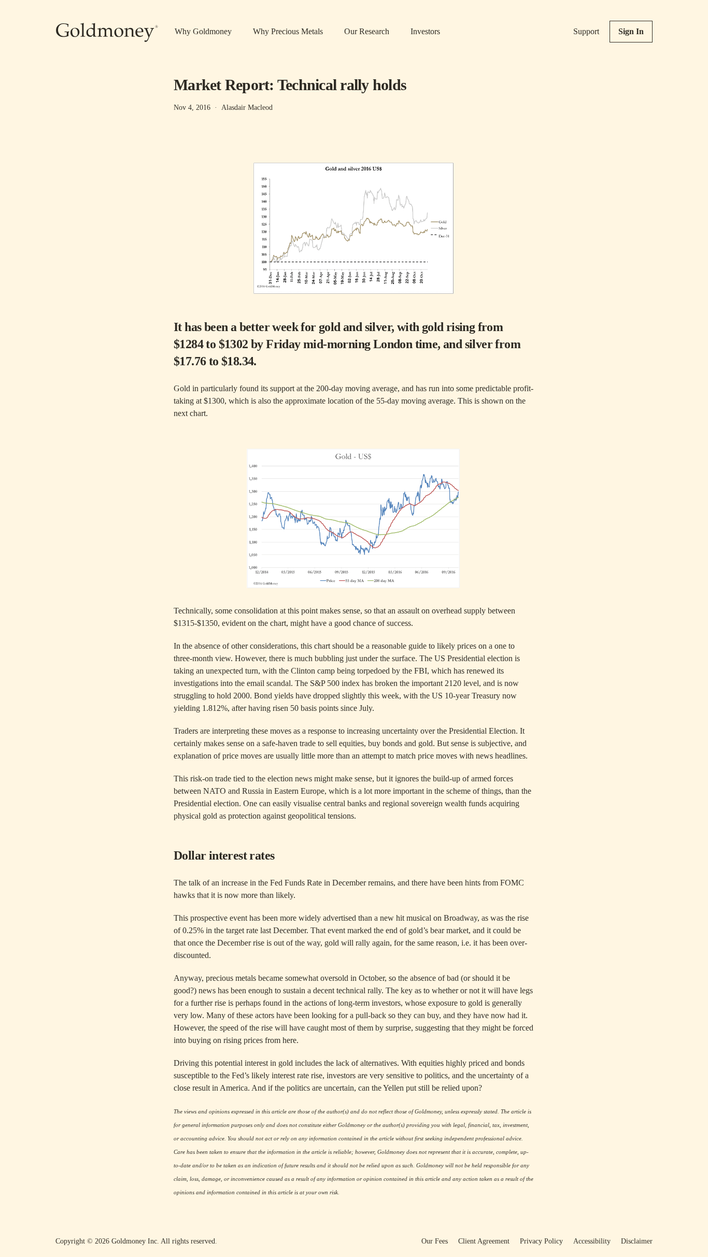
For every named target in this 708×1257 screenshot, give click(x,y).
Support (586, 31)
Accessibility (592, 1241)
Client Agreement (483, 1241)
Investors (425, 31)
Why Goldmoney (203, 31)
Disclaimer (637, 1241)
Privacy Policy (541, 1241)
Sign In (631, 31)
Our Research (366, 31)
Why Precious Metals (288, 31)
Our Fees (434, 1241)
